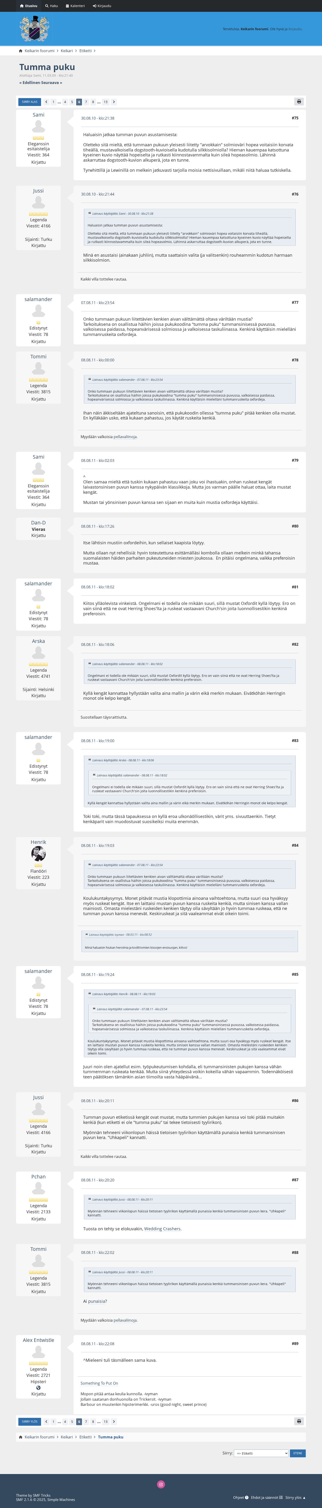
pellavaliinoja (125, 436)
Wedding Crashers (162, 1229)
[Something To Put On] (38, 1388)
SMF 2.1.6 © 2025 (30, 1499)
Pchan (38, 1176)
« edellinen (29, 82)
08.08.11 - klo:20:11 (97, 1100)
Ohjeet (239, 1497)
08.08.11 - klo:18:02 (97, 587)
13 (105, 102)
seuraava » (51, 82)
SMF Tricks (41, 1495)
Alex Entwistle (38, 1340)
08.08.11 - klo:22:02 (97, 1252)
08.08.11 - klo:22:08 (97, 1343)
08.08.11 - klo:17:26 (97, 526)
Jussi (38, 190)
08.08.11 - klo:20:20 (97, 1180)
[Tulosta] (299, 101)
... (59, 102)
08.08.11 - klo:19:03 (97, 845)
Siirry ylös (29, 1421)
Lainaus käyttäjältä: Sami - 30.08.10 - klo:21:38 (122, 214)
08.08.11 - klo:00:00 (97, 360)
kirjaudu (295, 29)
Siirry (227, 1453)
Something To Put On (99, 1383)
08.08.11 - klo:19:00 (97, 740)
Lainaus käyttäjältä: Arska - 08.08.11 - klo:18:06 (123, 760)
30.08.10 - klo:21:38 (97, 118)
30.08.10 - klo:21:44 (97, 194)
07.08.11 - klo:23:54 (97, 302)
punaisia (96, 1301)
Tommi (38, 356)
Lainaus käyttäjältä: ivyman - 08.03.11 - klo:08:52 (120, 934)
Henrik (38, 842)
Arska (38, 641)
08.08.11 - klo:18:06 (97, 644)
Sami (38, 114)
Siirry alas (29, 102)
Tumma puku (47, 67)
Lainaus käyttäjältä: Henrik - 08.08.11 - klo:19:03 (123, 994)
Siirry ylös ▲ (295, 1497)
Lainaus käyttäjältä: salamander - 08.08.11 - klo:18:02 (127, 664)
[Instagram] (161, 1484)
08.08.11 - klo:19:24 (97, 974)
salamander (38, 299)
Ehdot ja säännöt (265, 1497)
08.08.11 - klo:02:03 (97, 460)
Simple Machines (61, 1499)
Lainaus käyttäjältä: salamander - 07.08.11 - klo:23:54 (127, 379)
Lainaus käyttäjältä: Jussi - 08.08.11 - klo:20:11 (122, 1199)
